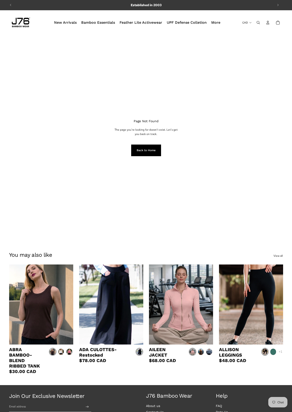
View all (278, 256)
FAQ (219, 406)
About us (153, 406)
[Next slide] (278, 5)
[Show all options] (280, 351)
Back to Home (146, 150)
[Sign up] (87, 407)
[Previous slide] (11, 5)
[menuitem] (65, 23)
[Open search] (258, 23)
